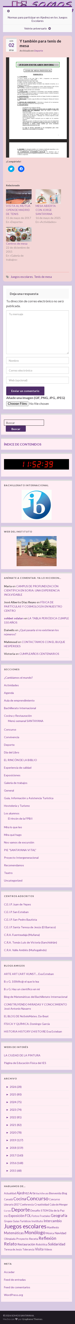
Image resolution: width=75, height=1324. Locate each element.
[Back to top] (66, 1315)
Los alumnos (11, 813)
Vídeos (48, 1249)
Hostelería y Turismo (17, 805)
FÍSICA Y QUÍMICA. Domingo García (27, 1023)
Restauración (26, 1244)
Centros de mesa (16, 243)
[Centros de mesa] (19, 234)
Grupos (8, 1221)
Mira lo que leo (13, 827)
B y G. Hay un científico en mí (22, 989)
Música (50, 1233)
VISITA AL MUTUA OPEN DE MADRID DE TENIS (18, 210)
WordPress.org (13, 1295)
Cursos (7, 1210)
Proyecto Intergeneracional (21, 857)
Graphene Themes (32, 1319)
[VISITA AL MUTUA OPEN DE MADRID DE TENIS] (19, 196)
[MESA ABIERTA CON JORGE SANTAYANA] (48, 196)
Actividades (11, 685)
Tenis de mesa (43, 276)
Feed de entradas (15, 1279)
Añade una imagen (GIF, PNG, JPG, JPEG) (35, 398)
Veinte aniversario (35, 28)
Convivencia (11, 737)
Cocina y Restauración (18, 715)
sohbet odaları (14, 618)
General (9, 790)
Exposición (16, 1216)
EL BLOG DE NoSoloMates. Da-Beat (26, 1016)
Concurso (10, 729)
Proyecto (22, 1238)
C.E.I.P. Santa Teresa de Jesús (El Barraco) (30, 927)
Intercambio (53, 1221)
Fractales (45, 1216)
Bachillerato (42, 1193)
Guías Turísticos (22, 1221)
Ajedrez (23, 1193)
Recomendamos (14, 865)
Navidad (60, 1233)
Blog (64, 1193)
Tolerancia (28, 1249)
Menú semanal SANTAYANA (25, 721)
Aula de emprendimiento (19, 700)
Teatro (8, 873)
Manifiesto (53, 1227)
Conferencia (27, 1204)
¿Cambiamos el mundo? (18, 677)
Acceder (9, 1272)
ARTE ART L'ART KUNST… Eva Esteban (29, 974)
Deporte (38, 50)
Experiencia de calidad (17, 767)
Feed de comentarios (17, 1287)
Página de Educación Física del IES (25, 1063)
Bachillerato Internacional (20, 708)
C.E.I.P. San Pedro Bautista (20, 919)
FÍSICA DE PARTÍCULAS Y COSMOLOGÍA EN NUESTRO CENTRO (33, 606)
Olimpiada (10, 1238)
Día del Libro (11, 752)
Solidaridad (56, 1244)
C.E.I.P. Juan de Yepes (17, 904)
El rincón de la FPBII (20, 818)
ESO (6, 1216)
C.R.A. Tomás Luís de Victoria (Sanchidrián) (30, 942)
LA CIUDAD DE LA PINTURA (22, 1055)
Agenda (9, 692)
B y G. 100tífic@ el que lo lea (21, 981)
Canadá (8, 1199)
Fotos (35, 1216)
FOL (28, 1216)
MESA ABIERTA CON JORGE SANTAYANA (46, 210)
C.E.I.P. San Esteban (16, 912)
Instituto (37, 1221)
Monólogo (34, 1232)
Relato (10, 1243)
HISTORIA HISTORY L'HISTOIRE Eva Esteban (33, 1031)
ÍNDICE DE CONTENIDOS (22, 444)
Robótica (41, 1244)
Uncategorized (13, 880)
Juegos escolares (22, 276)
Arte (32, 1193)
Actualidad (10, 1193)
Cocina (19, 1198)
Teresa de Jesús (13, 1249)
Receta (33, 1238)
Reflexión (47, 1238)
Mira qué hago (13, 834)
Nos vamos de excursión (19, 842)
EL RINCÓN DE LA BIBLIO (20, 760)
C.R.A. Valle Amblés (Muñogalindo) (25, 950)
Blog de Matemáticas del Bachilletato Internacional (35, 996)
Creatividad (41, 1204)
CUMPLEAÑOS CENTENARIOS (39, 653)
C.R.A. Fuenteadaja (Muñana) (22, 934)
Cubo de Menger (59, 1204)
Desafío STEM (39, 1210)
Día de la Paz (57, 1210)
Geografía (59, 1215)
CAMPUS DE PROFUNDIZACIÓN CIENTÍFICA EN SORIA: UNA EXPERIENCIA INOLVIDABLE (32, 590)
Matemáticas (14, 1233)
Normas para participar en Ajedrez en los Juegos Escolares (37, 19)
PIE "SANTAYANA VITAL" (20, 850)
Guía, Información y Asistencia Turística (28, 798)
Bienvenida (55, 1193)
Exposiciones (12, 775)
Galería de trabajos (15, 782)
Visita (39, 1249)
